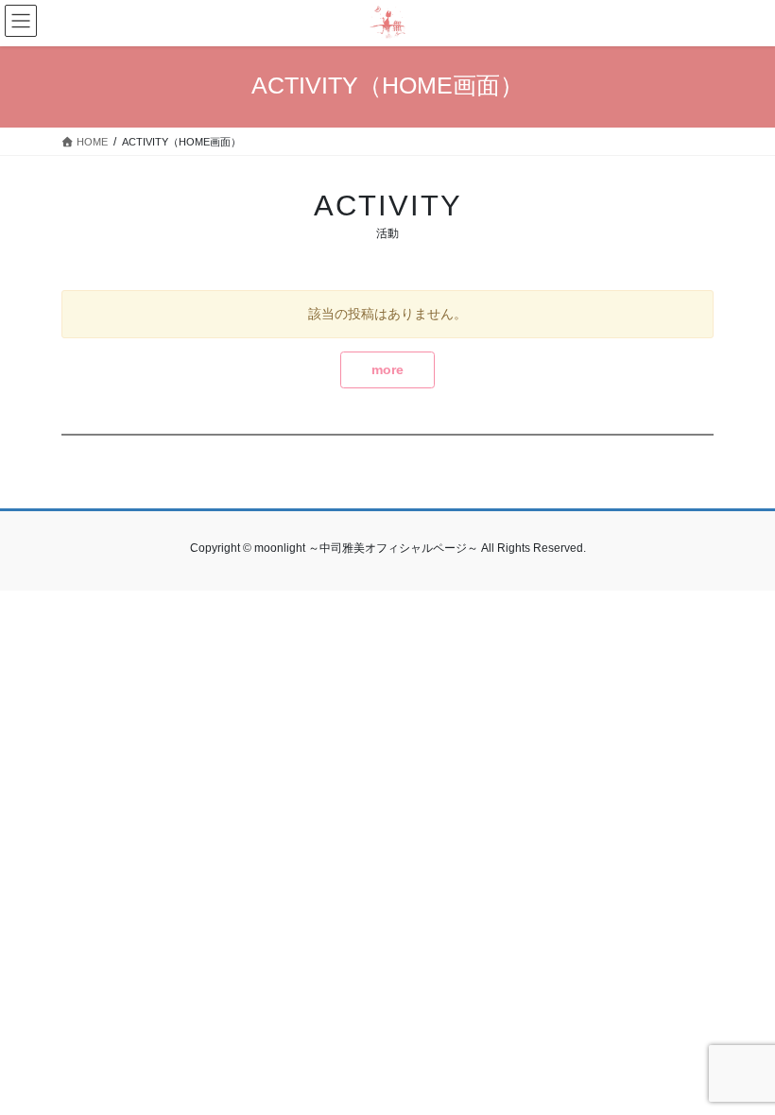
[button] (387, 370)
